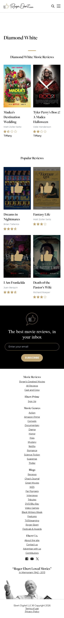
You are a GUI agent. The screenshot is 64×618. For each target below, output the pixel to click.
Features (32, 516)
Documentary (32, 425)
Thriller (32, 463)
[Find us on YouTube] (32, 559)
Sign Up (32, 401)
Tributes (32, 499)
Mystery (32, 442)
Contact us (32, 544)
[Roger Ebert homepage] (18, 6)
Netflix (32, 446)
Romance (32, 450)
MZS (32, 487)
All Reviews (32, 385)
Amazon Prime (32, 417)
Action (32, 412)
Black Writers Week (32, 512)
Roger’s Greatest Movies (32, 381)
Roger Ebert (32, 524)
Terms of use (32, 608)
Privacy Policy (32, 611)
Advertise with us (32, 548)
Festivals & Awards (32, 529)
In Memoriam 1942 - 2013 (32, 572)
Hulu (32, 438)
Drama (32, 429)
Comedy (32, 421)
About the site (32, 540)
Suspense (32, 459)
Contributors (32, 553)
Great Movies (32, 483)
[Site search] (52, 6)
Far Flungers (32, 491)
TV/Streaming (32, 520)
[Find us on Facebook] (26, 558)
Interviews (32, 495)
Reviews (32, 474)
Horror (32, 433)
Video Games (32, 508)
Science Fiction (32, 454)
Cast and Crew (32, 390)
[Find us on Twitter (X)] (37, 558)
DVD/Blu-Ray (32, 504)
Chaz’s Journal (32, 478)
